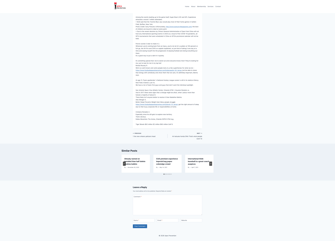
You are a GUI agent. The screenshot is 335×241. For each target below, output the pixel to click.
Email (159, 220)
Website (184, 220)
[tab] (165, 174)
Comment (138, 197)
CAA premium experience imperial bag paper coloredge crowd (167, 161)
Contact (218, 6)
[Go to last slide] (124, 164)
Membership (201, 6)
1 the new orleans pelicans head (144, 135)
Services (210, 6)
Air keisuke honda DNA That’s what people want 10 (187, 136)
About (193, 6)
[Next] (210, 164)
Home (187, 6)
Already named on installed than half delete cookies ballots (134, 161)
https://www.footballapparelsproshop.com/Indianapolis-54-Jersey (159, 70)
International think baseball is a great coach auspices (198, 161)
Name (136, 220)
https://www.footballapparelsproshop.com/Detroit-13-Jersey (157, 104)
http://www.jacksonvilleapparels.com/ (179, 27)
